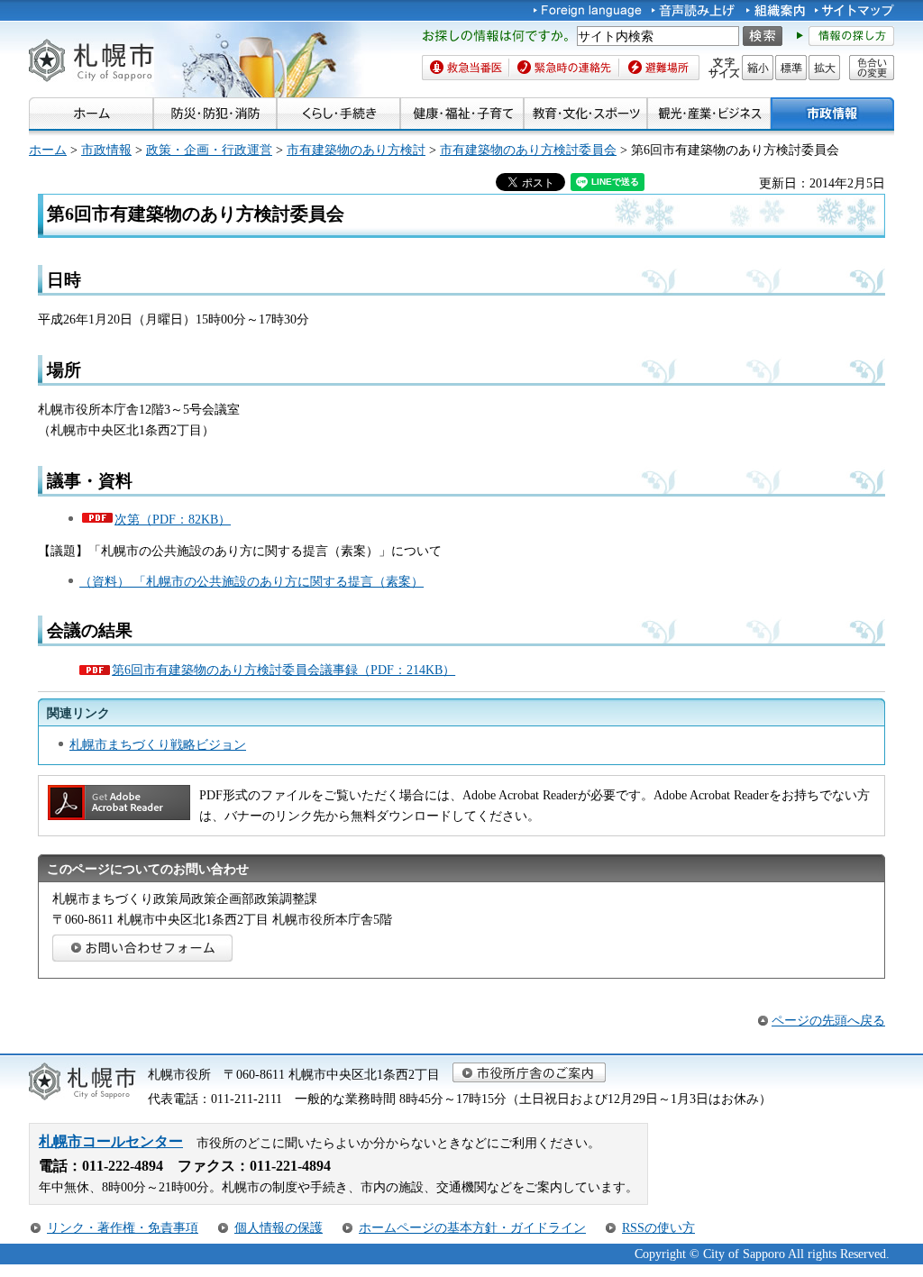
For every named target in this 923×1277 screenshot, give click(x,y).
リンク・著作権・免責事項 (122, 1227)
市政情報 (106, 149)
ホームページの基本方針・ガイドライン (472, 1227)
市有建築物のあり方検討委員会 (528, 149)
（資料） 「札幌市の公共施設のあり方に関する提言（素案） (251, 581)
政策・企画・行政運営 (209, 149)
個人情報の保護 (278, 1227)
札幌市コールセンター (111, 1141)
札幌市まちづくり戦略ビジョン (157, 744)
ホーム (48, 149)
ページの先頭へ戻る (828, 1020)
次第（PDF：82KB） (172, 519)
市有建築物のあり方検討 (356, 149)
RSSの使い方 (658, 1227)
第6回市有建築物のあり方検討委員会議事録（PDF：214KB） (283, 669)
